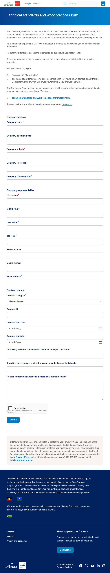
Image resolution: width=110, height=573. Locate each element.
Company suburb (15, 149)
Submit (13, 420)
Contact (36, 4)
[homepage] (12, 3)
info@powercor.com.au (21, 460)
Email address (14, 276)
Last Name (12, 222)
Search (10, 536)
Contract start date (16, 322)
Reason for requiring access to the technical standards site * (36, 377)
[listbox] (55, 301)
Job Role (11, 236)
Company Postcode (16, 163)
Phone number (14, 249)
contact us (67, 104)
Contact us (65, 550)
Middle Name (13, 209)
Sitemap (10, 532)
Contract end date (15, 336)
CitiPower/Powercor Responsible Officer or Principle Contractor (38, 349)
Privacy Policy (23, 457)
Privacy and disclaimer (17, 541)
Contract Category (16, 295)
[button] (103, 3)
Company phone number (19, 176)
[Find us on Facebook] (80, 565)
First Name (12, 195)
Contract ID (12, 309)
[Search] (65, 4)
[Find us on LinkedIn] (98, 565)
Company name (14, 122)
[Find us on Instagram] (103, 565)
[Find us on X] (86, 565)
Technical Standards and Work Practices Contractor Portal (41, 98)
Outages (27, 4)
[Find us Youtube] (92, 566)
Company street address (19, 136)
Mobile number (14, 263)
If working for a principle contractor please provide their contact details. (41, 363)
